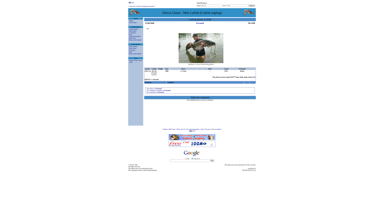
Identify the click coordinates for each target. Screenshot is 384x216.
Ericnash (200, 23)
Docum (207, 129)
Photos (165, 129)
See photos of (154, 89)
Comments (132, 33)
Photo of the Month (135, 40)
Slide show (132, 38)
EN (130, 3)
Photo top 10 (181, 129)
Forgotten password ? (148, 6)
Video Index (133, 22)
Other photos (133, 46)
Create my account (134, 6)
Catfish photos (133, 29)
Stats (130, 34)
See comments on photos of (158, 90)
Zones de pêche (216, 129)
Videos (131, 21)
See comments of (155, 92)
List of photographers (193, 129)
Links (131, 62)
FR (133, 3)
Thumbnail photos (134, 36)
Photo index (133, 31)
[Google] (192, 156)
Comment (132, 50)
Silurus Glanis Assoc (135, 60)
